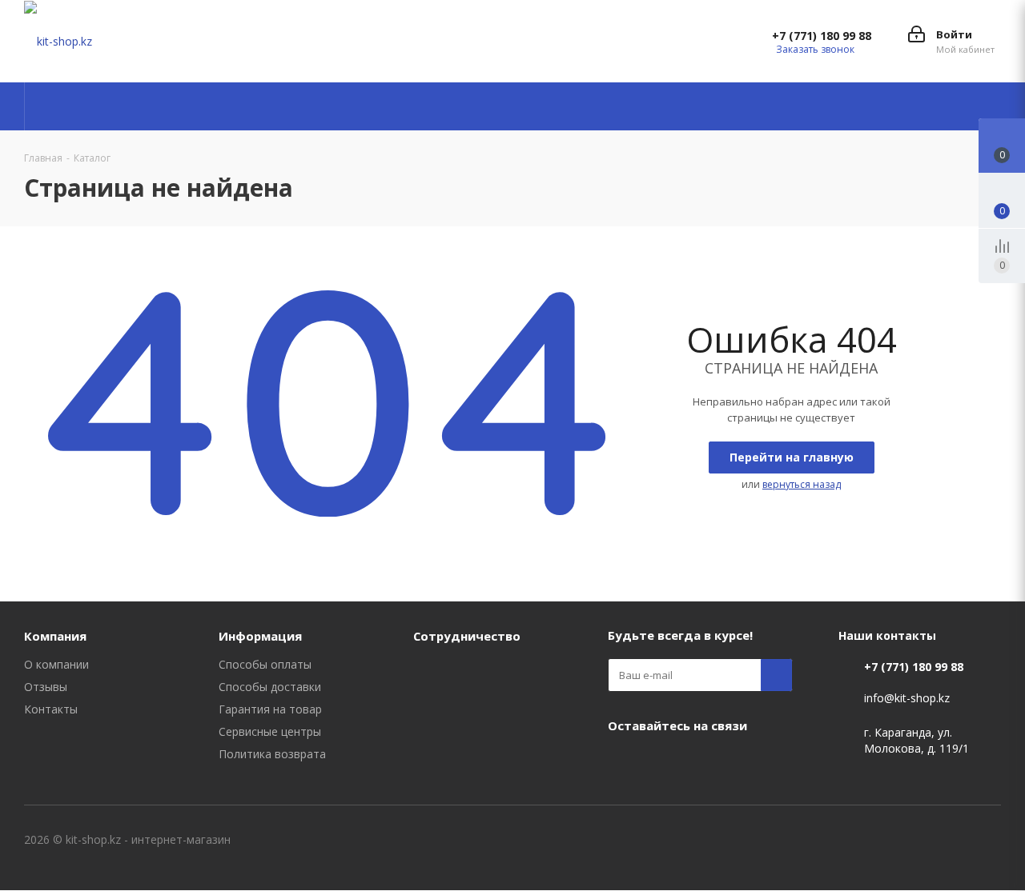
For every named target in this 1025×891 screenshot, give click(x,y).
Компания (55, 636)
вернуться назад (801, 484)
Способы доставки (270, 686)
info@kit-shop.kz (907, 698)
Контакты (51, 709)
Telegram (704, 762)
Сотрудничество (467, 636)
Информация (260, 636)
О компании (56, 664)
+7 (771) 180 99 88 (821, 36)
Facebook (624, 762)
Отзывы (45, 686)
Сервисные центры (270, 731)
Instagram (664, 762)
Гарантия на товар (270, 709)
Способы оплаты (265, 664)
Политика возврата (272, 753)
